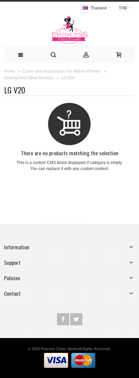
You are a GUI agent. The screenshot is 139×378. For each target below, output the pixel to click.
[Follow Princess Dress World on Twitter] (76, 319)
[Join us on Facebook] (63, 319)
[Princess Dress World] (69, 29)
